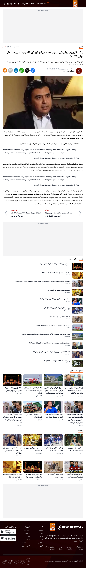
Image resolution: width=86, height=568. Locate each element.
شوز (29, 536)
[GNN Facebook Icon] (18, 3)
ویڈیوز (28, 540)
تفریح (41, 536)
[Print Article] (5, 70)
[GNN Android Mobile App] (8, 532)
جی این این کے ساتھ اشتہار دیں (50, 548)
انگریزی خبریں (26, 546)
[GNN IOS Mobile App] (8, 538)
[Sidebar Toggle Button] (81, 3)
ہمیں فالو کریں (28, 561)
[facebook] (32, 71)
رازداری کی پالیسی (69, 548)
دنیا (42, 533)
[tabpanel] (43, 315)
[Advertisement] (43, 27)
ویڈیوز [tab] (75, 259)
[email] (10, 71)
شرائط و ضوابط (61, 548)
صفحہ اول (16, 47)
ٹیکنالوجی (40, 543)
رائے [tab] (71, 259)
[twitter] (27, 71)
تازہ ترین (27, 533)
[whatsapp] (21, 71)
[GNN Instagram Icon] (11, 3)
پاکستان (9, 47)
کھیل (41, 540)
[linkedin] (16, 71)
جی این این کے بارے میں (79, 548)
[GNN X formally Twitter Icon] (15, 3)
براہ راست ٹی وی (26, 543)
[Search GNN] (4, 3)
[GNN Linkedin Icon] (8, 3)
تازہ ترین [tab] (81, 259)
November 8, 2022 (72, 158)
